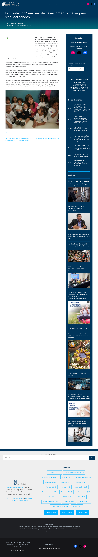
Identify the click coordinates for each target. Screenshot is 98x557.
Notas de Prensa (83, 492)
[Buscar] (87, 69)
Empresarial (81, 482)
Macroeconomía (49, 492)
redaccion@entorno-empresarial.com (49, 548)
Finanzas (51, 487)
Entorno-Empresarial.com (15, 487)
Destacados (50, 482)
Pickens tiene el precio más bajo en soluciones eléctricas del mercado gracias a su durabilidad (79, 183)
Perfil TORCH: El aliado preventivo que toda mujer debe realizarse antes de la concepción (79, 396)
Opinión (66, 497)
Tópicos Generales (60, 506)
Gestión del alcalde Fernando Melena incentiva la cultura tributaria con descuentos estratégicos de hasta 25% (82, 108)
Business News (82, 512)
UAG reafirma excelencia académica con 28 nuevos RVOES (76, 268)
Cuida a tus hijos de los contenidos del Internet (81, 155)
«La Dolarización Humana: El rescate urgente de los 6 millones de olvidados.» (79, 246)
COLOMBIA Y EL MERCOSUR (77, 328)
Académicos (54, 472)
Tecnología (69, 501)
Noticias (29, 25)
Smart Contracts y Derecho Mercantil (77, 374)
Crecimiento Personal (49, 477)
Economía (66, 482)
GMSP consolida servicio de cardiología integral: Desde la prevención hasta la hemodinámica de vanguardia (77, 295)
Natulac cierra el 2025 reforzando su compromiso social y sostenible (81, 163)
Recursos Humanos (51, 501)
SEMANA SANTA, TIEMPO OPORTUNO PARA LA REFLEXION (76, 208)
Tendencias (84, 501)
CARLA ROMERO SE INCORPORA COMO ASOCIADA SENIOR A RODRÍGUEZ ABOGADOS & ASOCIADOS (81, 119)
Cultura (66, 477)
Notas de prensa (67, 512)
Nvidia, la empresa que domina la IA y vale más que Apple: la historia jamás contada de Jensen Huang (82, 138)
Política (80, 497)
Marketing (66, 492)
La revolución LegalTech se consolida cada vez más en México (77, 423)
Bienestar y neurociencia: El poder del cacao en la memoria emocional (78, 336)
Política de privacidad (17, 550)
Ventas (76, 506)
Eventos (24, 25)
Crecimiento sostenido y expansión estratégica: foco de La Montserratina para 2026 (82, 148)
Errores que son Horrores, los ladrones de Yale (46, 138)
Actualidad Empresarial (74, 472)
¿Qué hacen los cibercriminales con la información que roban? (81, 128)
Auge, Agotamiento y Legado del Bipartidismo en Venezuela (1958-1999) (79, 236)
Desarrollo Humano (84, 477)
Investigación (80, 487)
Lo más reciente (51, 512)
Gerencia (65, 487)
